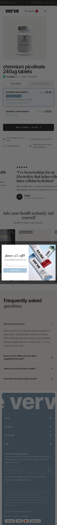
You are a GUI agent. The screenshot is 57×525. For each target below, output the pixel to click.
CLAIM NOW (15, 270)
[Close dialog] (53, 247)
